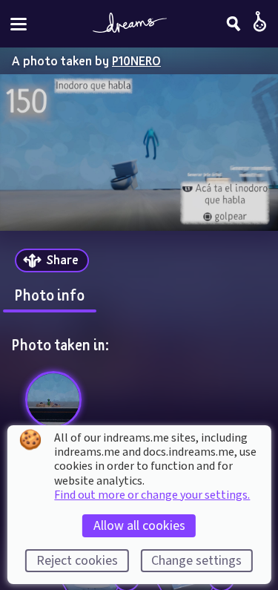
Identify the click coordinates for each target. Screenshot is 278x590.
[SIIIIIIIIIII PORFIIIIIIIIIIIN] (53, 399)
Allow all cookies (139, 526)
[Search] (233, 24)
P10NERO (136, 60)
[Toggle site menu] (18, 24)
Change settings (196, 560)
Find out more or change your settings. (152, 495)
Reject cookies (77, 560)
